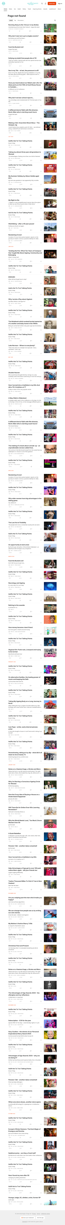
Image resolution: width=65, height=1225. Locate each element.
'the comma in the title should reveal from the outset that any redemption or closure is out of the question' (25, 450)
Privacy (34, 1213)
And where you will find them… (17, 38)
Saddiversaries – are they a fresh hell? (22, 1153)
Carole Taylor (18, 327)
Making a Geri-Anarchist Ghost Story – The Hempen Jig (24, 124)
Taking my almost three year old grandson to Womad (24, 153)
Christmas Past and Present (18, 946)
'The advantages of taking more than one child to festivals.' (24, 156)
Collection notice (45, 1213)
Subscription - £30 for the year (19, 1020)
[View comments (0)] (20, 31)
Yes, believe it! (12, 503)
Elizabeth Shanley (19, 29)
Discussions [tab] (21, 20)
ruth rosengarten (19, 453)
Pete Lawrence (18, 259)
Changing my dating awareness (17, 1177)
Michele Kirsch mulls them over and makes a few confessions (25, 1155)
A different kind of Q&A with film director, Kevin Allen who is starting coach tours (23, 111)
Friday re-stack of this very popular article (19, 389)
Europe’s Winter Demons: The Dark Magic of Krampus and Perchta (24, 1130)
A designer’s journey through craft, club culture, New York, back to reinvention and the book (24, 836)
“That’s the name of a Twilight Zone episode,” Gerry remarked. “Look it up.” (22, 348)
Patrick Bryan (18, 281)
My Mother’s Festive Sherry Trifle (20, 923)
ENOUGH (11, 277)
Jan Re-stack (11, 825)
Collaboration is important (15, 997)
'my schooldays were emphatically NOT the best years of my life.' (24, 100)
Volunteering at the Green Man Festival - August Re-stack (23, 27)
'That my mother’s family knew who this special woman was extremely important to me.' (24, 61)
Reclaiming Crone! (15, 235)
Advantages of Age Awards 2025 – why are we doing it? (24, 1057)
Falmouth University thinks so (16, 812)
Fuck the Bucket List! (16, 47)
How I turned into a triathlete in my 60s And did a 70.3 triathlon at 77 (24, 386)
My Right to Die (13, 200)
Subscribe (52, 3)
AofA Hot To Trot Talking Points (19, 1069)
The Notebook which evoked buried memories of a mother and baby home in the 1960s (25, 322)
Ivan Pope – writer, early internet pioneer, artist (23, 728)
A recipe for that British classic (16, 926)
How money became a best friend (20, 627)
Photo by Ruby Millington (15, 1082)
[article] (32, 28)
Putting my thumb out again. (16, 226)
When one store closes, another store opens (24, 1102)
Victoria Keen (18, 526)
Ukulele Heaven (14, 373)
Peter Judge (16, 76)
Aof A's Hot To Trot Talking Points (20, 213)
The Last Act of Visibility (17, 522)
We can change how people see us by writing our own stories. (24, 912)
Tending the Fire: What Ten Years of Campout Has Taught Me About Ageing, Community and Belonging (25, 253)
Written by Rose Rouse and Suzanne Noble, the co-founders (24, 1060)
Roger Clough (18, 403)
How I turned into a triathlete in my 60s (22, 857)
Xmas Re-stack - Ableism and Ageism (18, 915)
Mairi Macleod (21, 904)
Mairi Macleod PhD (17, 40)
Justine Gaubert (18, 240)
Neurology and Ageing (16, 583)
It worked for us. (12, 607)
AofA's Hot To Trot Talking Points (20, 141)
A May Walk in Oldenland (17, 398)
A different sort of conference (16, 89)
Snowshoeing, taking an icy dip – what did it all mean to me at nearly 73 (25, 754)
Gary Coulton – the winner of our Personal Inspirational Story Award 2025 (23, 1033)
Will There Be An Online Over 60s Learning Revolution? (23, 808)
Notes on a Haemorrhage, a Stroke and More (24, 769)
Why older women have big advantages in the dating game (24, 499)
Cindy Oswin (18, 303)
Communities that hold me (15, 681)
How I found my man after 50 (18, 1175)
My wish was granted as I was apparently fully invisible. (23, 180)
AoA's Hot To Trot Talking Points (20, 288)
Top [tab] (15, 20)
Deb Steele (17, 887)
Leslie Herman (17, 351)
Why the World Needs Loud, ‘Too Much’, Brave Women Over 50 (25, 821)
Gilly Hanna (17, 130)
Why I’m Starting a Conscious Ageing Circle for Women (24, 783)
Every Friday (11, 143)
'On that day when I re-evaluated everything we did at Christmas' (23, 948)
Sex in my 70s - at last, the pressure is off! (23, 70)
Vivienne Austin (19, 839)
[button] (5, 9)
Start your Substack (28, 1217)
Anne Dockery (17, 861)
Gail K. (16, 826)
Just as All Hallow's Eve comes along (18, 1133)
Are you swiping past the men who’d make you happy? (25, 899)
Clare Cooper (15, 103)
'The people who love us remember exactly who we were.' (24, 525)
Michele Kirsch (21, 1157)
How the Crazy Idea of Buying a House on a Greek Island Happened (23, 796)
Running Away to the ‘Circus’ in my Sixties (23, 25)
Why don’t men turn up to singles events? (23, 36)
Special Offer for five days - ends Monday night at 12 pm (23, 1023)
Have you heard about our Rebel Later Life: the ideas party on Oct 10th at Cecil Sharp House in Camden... (25, 85)
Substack (24, 1221)
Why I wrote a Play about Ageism (20, 299)
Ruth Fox (16, 228)
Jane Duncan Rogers (20, 631)
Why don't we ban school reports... (21, 98)
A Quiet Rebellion (14, 833)
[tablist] (16, 20)
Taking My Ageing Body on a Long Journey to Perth (24, 702)
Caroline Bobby (18, 206)
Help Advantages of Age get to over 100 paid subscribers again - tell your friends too (24, 869)
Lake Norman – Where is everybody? (21, 345)
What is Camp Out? (13, 257)
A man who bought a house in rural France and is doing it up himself (25, 732)
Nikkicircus (18, 587)
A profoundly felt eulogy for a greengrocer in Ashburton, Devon (23, 1105)
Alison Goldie (18, 182)
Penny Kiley (17, 656)
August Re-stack (12, 49)
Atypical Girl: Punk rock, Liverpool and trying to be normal (24, 651)
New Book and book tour (15, 654)
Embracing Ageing (13, 786)
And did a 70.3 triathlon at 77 (16, 859)
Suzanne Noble (29, 1062)
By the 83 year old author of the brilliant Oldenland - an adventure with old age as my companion (23, 547)
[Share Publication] (45, 3)
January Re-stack (12, 799)
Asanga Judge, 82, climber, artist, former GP (24, 1198)
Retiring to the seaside (16, 605)
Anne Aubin (20, 1107)
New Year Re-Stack (13, 885)
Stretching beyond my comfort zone (18, 757)
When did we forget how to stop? (17, 279)
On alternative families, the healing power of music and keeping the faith (24, 678)
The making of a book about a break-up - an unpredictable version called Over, (24, 447)
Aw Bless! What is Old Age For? (16, 301)
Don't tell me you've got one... (16, 563)
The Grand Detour (13, 426)
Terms (38, 1213)
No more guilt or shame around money (19, 629)
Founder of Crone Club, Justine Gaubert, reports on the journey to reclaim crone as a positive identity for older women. (23, 478)
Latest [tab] (11, 20)
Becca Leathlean (19, 683)
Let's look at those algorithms (16, 902)
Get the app (40, 1217)
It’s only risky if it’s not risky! (16, 585)
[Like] (9, 31)
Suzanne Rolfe (21, 1135)
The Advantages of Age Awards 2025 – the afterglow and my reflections (23, 994)
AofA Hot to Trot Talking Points (19, 1186)
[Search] (42, 3)
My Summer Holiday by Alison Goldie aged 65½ (23, 177)
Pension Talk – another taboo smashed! (22, 846)
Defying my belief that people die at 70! (22, 58)
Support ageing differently (15, 872)
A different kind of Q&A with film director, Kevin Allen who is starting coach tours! (23, 423)
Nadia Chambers (19, 378)
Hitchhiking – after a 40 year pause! (21, 224)
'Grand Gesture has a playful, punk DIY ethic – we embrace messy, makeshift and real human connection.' (24, 128)
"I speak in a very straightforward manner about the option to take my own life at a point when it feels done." (24, 203)
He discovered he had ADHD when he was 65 (20, 1036)
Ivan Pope (17, 734)
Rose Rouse (15, 51)
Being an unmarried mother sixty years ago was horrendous (24, 326)
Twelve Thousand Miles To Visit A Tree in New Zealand (25, 882)
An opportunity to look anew (18, 545)
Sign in (60, 3)
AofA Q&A (11, 1200)
